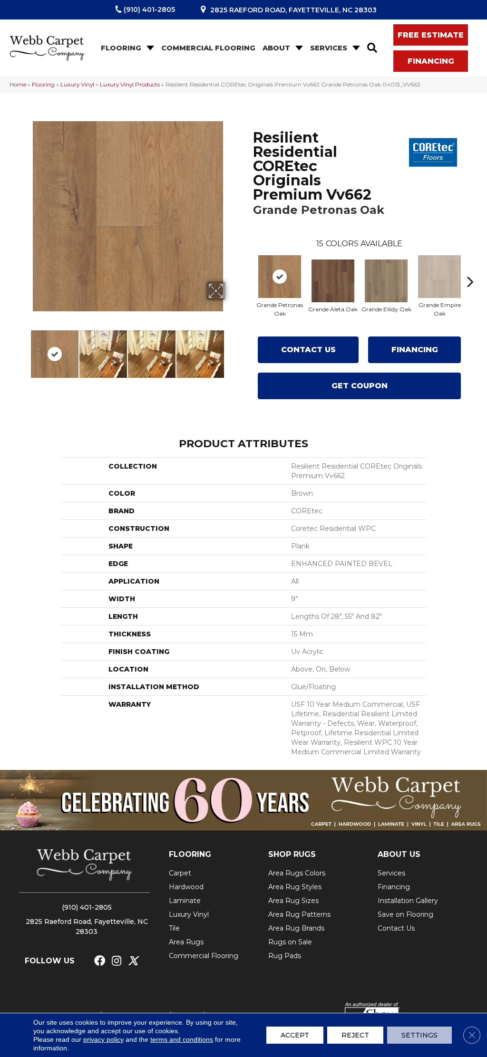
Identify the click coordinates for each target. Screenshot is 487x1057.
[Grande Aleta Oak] (333, 281)
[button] (149, 48)
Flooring (121, 48)
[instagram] (116, 961)
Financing (414, 349)
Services (328, 48)
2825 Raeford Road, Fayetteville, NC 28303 (293, 10)
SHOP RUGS (292, 854)
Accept (295, 1035)
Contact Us (308, 349)
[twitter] (132, 961)
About (276, 48)
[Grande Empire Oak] (439, 276)
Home (18, 84)
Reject (355, 1035)
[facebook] (99, 961)
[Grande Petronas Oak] (279, 276)
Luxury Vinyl (77, 84)
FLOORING (190, 854)
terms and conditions (181, 1039)
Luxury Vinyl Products (130, 84)
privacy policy (103, 1039)
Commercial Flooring (208, 48)
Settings (419, 1035)
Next (231, 349)
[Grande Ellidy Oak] (386, 281)
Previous (24, 349)
